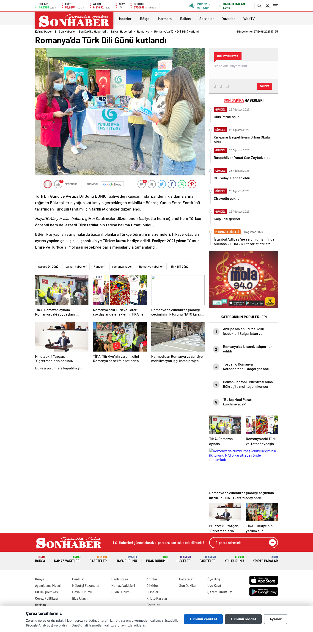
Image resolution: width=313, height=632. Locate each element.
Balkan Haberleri (121, 31)
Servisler (206, 18)
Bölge (144, 18)
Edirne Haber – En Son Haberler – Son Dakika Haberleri (70, 31)
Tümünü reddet (243, 619)
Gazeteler (98, 559)
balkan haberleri (76, 266)
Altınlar (151, 579)
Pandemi (99, 266)
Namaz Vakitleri (67, 559)
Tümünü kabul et (203, 619)
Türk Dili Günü (179, 266)
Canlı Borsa (119, 579)
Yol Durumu (234, 559)
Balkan (185, 18)
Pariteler (208, 559)
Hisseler (183, 559)
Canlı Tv (78, 579)
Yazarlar (228, 18)
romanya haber (122, 266)
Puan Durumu (156, 559)
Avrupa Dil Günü (48, 266)
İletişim (40, 605)
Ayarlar (275, 619)
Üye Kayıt (214, 585)
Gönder (264, 86)
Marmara (165, 18)
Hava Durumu (126, 559)
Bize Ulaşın (80, 598)
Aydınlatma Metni (47, 585)
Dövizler (152, 585)
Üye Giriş (213, 579)
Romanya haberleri (151, 266)
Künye (39, 579)
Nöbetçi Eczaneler (86, 585)
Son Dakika (187, 585)
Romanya (143, 31)
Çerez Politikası (46, 598)
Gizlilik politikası (46, 592)
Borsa (40, 559)
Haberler (125, 18)
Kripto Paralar (265, 559)
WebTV (249, 18)
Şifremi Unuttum (219, 592)
